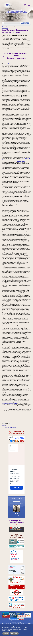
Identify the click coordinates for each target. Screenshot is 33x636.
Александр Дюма (25, 159)
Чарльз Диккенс (21, 161)
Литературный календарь (16, 498)
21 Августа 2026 (16, 501)
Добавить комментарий (10, 427)
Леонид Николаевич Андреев (16, 503)
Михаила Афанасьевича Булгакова (9, 403)
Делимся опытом (10, 26)
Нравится (4, 425)
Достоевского (11, 63)
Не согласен (14, 633)
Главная (4, 26)
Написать (16, 487)
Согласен (6, 633)
